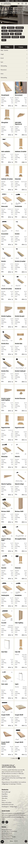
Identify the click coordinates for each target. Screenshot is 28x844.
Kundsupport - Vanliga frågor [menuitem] (9, 806)
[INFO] (10, 105)
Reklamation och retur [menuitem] (8, 804)
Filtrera (7, 47)
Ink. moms (7, 0)
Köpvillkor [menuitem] (5, 794)
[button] (1, 3)
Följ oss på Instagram (7, 813)
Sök (18, 3)
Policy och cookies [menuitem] (6, 802)
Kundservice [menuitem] (5, 789)
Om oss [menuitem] (4, 800)
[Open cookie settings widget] (2, 841)
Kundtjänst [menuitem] (5, 796)
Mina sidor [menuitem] (4, 798)
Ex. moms (12, 0)
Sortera (21, 47)
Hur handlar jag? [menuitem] (6, 792)
